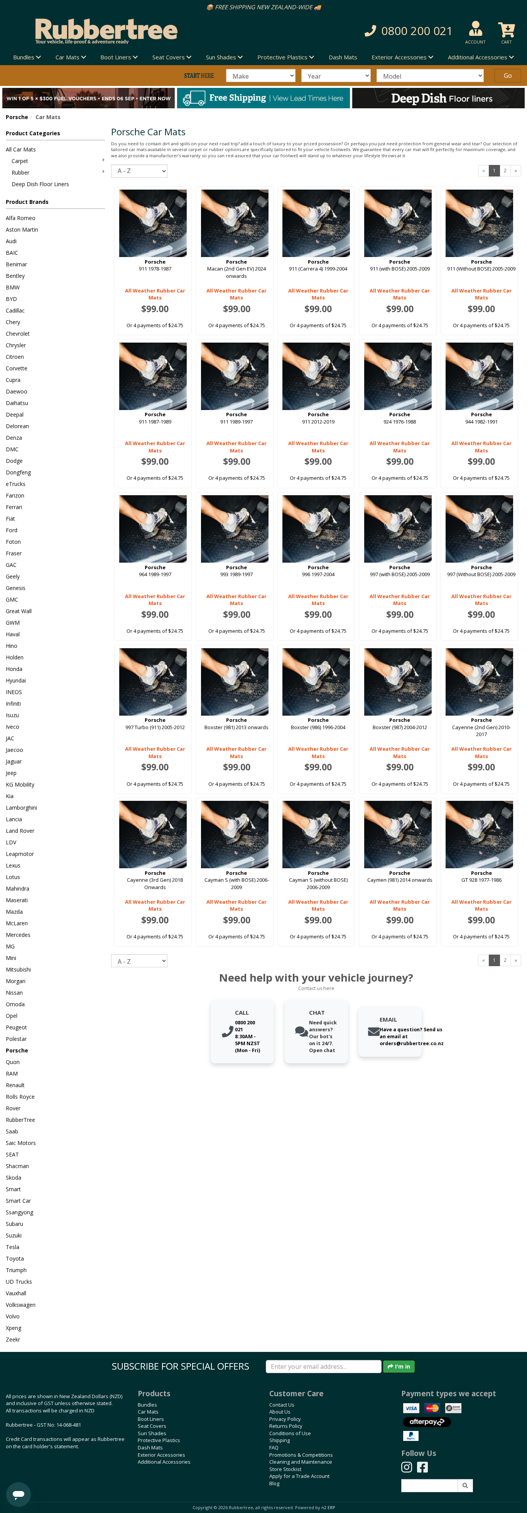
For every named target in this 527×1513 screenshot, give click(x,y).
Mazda (14, 911)
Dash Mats (343, 57)
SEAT (12, 1154)
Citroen (15, 356)
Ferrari (14, 507)
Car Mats (148, 1411)
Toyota (15, 1258)
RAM (12, 1073)
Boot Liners (151, 1418)
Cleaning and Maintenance (300, 1461)
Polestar (16, 1038)
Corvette (16, 368)
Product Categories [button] (33, 133)
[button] (375, 31)
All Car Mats (21, 149)
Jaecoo (14, 749)
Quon (13, 1062)
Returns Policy (285, 1425)
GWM (13, 622)
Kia (10, 796)
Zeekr (13, 1339)
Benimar (16, 264)
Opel (11, 1015)
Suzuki (14, 1235)
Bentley (15, 275)
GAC (11, 564)
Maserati (17, 900)
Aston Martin (22, 229)
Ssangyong (19, 1212)
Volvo (13, 1316)
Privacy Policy (285, 1418)
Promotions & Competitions (301, 1454)
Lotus (13, 877)
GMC (12, 599)
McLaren (17, 923)
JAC (10, 738)
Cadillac (15, 310)
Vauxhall (16, 1293)
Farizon (15, 495)
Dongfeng (18, 472)
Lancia (14, 819)
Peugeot (16, 1027)
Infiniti (13, 703)
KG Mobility (20, 784)
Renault (15, 1085)
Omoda (15, 1004)
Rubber (20, 172)
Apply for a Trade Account (299, 1476)
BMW (13, 287)
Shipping (279, 1440)
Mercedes (18, 934)
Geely (13, 576)
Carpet (20, 161)
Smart (13, 1189)
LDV (11, 842)
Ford (11, 530)
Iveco (12, 726)
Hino (11, 645)
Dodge (14, 460)
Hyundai (16, 680)
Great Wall (19, 611)
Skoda (13, 1177)
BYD (11, 299)
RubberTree (20, 1119)
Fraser (14, 553)
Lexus (13, 865)
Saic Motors (21, 1143)
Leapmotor (20, 853)
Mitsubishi (18, 969)
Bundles (147, 1404)
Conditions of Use (290, 1433)
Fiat (10, 518)
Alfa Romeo (20, 218)
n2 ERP (328, 1507)
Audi (11, 241)
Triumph (16, 1270)
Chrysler (16, 345)
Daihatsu (17, 403)
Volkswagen (20, 1304)
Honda (14, 668)
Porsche (17, 117)
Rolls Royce (20, 1096)
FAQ (274, 1447)
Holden (15, 657)
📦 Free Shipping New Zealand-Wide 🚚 (263, 7)
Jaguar (14, 761)
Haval (13, 634)
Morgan (15, 981)
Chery (13, 322)
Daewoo (16, 391)
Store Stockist (285, 1469)
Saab (12, 1131)
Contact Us (281, 1404)
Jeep (11, 773)
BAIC (12, 252)
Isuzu (12, 715)
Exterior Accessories (161, 1454)
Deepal (15, 414)
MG (10, 946)
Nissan (14, 992)
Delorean (17, 426)
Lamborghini (21, 807)
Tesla (12, 1247)
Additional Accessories (164, 1461)
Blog (274, 1483)
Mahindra (17, 888)
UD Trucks (19, 1281)
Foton (13, 541)
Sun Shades (152, 1433)
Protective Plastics (159, 1440)
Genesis (15, 588)
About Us (280, 1411)
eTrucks (15, 484)
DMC (12, 449)
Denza (14, 437)
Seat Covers (152, 1425)
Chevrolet (18, 333)
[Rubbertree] (121, 31)
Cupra (13, 379)
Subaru (14, 1223)
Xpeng (13, 1327)
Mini (11, 958)
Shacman (17, 1166)
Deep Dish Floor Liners (40, 184)
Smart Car (18, 1200)
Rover (13, 1108)
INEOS (14, 692)
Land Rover (20, 830)
